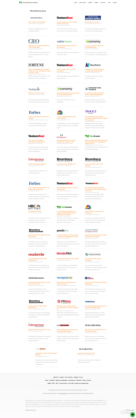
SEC (57, 383)
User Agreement (93, 402)
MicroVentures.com (30, 400)
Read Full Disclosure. (31, 410)
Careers (89, 380)
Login (109, 2)
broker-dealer (62, 393)
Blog (84, 380)
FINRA (49, 383)
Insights (96, 2)
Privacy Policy (63, 383)
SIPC (53, 383)
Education (103, 2)
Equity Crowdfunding (61, 380)
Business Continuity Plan (81, 383)
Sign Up (115, 2)
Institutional (71, 380)
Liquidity (90, 2)
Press (81, 377)
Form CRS (71, 383)
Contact (62, 377)
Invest (75, 2)
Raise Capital (82, 2)
